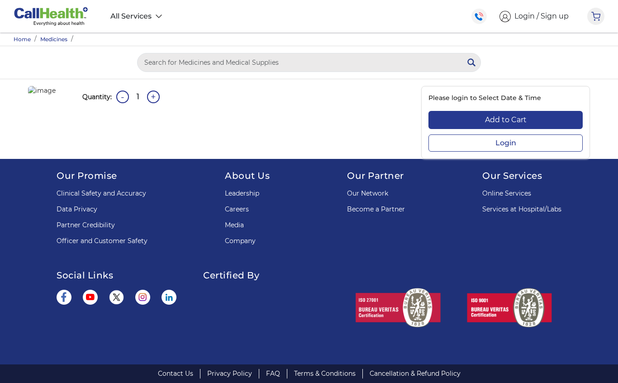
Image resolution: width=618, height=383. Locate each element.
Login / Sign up (540, 16)
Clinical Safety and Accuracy (101, 193)
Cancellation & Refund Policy (415, 373)
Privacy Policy (229, 373)
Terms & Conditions (325, 373)
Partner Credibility (86, 225)
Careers (237, 209)
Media (234, 225)
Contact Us (175, 373)
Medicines (53, 39)
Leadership (242, 193)
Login (505, 143)
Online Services (506, 193)
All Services (131, 16)
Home (22, 39)
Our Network (367, 193)
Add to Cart (506, 119)
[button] (271, 319)
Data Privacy (77, 209)
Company (240, 241)
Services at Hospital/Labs (521, 209)
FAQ (273, 373)
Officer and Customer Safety (102, 241)
